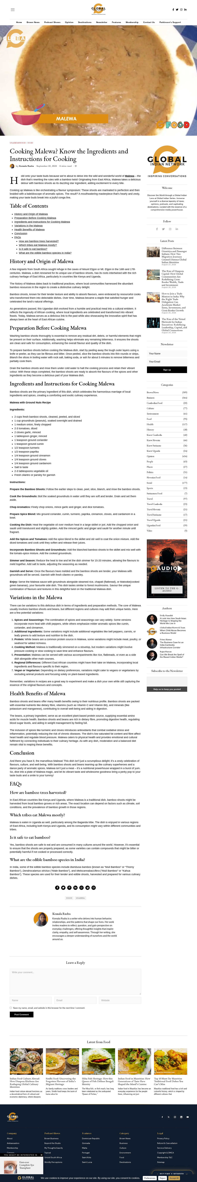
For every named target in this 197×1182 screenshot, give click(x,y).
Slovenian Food (153, 477)
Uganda (80, 898)
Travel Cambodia (154, 504)
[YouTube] (187, 1117)
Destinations (85, 22)
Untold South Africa (53, 1157)
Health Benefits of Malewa (29, 229)
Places (150, 466)
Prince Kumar (166, 639)
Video (149, 530)
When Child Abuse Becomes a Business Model (173, 631)
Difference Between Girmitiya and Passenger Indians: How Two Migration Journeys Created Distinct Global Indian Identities (174, 255)
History (150, 429)
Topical (47, 1153)
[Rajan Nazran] (152, 655)
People (150, 461)
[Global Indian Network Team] (152, 631)
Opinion (69, 22)
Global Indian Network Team (172, 627)
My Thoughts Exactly (53, 1148)
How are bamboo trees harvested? (39, 241)
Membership (132, 22)
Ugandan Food (18, 142)
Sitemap (161, 1162)
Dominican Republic (91, 1138)
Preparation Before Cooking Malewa (35, 218)
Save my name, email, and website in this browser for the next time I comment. (49, 1008)
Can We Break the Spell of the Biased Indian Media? (172, 656)
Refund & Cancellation (167, 1143)
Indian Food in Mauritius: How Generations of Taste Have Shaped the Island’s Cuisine (134, 1081)
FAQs (17, 237)
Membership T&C (164, 1157)
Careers (10, 1153)
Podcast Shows (52, 22)
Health (150, 424)
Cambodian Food (154, 403)
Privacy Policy (163, 1138)
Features (116, 22)
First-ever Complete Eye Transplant (26, 1164)
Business (150, 397)
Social (149, 482)
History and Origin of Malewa (31, 214)
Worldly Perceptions (53, 1162)
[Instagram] (181, 9)
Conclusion (20, 233)
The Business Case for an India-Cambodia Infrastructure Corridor (172, 645)
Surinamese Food (154, 493)
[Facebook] (173, 9)
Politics (150, 472)
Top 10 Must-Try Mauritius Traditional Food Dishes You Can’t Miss (168, 1081)
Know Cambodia (154, 434)
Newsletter (101, 22)
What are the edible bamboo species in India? (45, 252)
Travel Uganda (153, 520)
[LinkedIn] (185, 9)
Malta (84, 1148)
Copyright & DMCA (165, 1153)
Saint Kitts (86, 1157)
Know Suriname (154, 445)
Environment (153, 413)
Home (19, 22)
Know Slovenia (153, 440)
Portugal (86, 1153)
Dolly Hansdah (166, 615)
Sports (150, 488)
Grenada (86, 1143)
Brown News (33, 22)
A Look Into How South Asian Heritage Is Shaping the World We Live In (173, 620)
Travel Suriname (154, 514)
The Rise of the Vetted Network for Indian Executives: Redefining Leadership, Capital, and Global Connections (174, 324)
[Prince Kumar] (152, 643)
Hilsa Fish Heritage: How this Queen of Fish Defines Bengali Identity (98, 1081)
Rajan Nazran (165, 651)
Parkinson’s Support (170, 22)
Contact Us (149, 22)
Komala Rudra (26, 166)
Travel (150, 498)
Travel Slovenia (153, 509)
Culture (150, 408)
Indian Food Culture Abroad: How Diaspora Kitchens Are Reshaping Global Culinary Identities (25, 1082)
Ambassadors (13, 1143)
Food (30, 142)
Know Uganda (153, 450)
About (9, 1138)
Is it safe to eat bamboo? (33, 249)
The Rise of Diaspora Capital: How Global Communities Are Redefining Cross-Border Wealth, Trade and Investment (173, 278)
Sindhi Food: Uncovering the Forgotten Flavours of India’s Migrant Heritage (61, 1081)
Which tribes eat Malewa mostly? (38, 245)
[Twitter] (177, 9)
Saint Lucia (87, 1162)
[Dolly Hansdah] (152, 619)
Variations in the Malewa (28, 225)
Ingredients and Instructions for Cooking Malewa (42, 221)
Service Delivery (164, 1148)
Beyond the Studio (52, 1143)
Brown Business (51, 1138)
